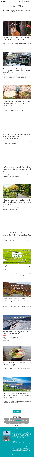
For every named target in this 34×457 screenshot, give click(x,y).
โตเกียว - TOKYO (20, 422)
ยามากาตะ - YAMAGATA (25, 420)
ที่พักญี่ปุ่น (4, 74)
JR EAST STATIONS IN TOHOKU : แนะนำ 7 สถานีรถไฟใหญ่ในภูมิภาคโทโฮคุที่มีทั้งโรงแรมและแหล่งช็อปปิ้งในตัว (16, 70)
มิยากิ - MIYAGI (13, 420)
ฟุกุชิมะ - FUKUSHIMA (8, 422)
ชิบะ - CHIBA (26, 423)
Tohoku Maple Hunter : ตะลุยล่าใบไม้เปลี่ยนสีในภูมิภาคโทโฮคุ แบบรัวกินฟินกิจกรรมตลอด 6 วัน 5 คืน (16, 301)
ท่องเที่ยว (4, 41)
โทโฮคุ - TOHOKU (20, 419)
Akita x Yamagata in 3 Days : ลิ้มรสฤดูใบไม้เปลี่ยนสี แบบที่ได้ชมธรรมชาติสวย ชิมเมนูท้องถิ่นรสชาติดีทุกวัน (17, 202)
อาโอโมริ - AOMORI (26, 419)
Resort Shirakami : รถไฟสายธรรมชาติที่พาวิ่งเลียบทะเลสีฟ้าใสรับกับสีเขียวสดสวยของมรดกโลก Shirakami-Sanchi (17, 396)
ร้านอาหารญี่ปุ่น (26, 1)
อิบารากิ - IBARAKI (26, 422)
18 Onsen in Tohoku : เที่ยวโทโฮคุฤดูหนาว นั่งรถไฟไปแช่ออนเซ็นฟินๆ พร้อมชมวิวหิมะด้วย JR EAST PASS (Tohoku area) (16, 136)
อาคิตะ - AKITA (18, 420)
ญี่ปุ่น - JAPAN (7, 419)
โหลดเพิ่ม (17, 411)
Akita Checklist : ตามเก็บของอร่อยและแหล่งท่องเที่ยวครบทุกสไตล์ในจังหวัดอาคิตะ (16, 39)
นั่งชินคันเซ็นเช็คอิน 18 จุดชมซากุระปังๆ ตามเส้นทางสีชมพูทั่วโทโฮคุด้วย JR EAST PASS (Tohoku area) (16, 103)
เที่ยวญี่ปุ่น (19, 1)
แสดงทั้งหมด (17, 15)
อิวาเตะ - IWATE (7, 420)
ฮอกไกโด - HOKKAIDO (13, 419)
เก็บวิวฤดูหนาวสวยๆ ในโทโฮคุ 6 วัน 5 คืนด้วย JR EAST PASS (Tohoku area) (17, 333)
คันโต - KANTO (14, 422)
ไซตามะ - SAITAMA (20, 423)
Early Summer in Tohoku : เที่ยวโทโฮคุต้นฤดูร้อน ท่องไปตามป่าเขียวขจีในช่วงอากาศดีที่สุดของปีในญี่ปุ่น (17, 268)
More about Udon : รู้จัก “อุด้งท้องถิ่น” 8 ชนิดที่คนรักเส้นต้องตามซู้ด (17, 364)
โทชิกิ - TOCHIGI (8, 423)
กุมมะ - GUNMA (14, 423)
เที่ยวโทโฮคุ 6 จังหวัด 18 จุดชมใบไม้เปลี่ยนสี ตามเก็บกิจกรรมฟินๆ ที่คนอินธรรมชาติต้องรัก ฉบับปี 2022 (17, 169)
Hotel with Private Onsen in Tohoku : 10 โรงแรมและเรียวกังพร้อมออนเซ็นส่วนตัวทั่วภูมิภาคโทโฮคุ (17, 235)
